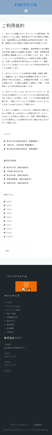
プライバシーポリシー (19, 425)
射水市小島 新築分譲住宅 (17, 167)
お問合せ (10, 332)
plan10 (10, 236)
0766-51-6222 (10, 356)
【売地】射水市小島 (15, 171)
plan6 (9, 221)
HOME (9, 302)
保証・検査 (11, 313)
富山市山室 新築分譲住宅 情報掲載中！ (23, 149)
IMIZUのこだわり (14, 306)
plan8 (9, 229)
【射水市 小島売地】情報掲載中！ (21, 145)
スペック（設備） (14, 310)
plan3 (9, 209)
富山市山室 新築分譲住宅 (17, 175)
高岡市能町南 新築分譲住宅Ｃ (19, 179)
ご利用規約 (37, 425)
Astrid (34, 430)
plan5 (9, 217)
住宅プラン (11, 321)
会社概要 (10, 328)
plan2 (9, 205)
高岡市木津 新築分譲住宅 (17, 183)
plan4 (9, 213)
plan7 (9, 225)
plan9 (9, 233)
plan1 (9, 201)
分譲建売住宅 (12, 317)
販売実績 (10, 324)
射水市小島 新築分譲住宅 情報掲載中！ (23, 141)
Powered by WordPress (13, 430)
